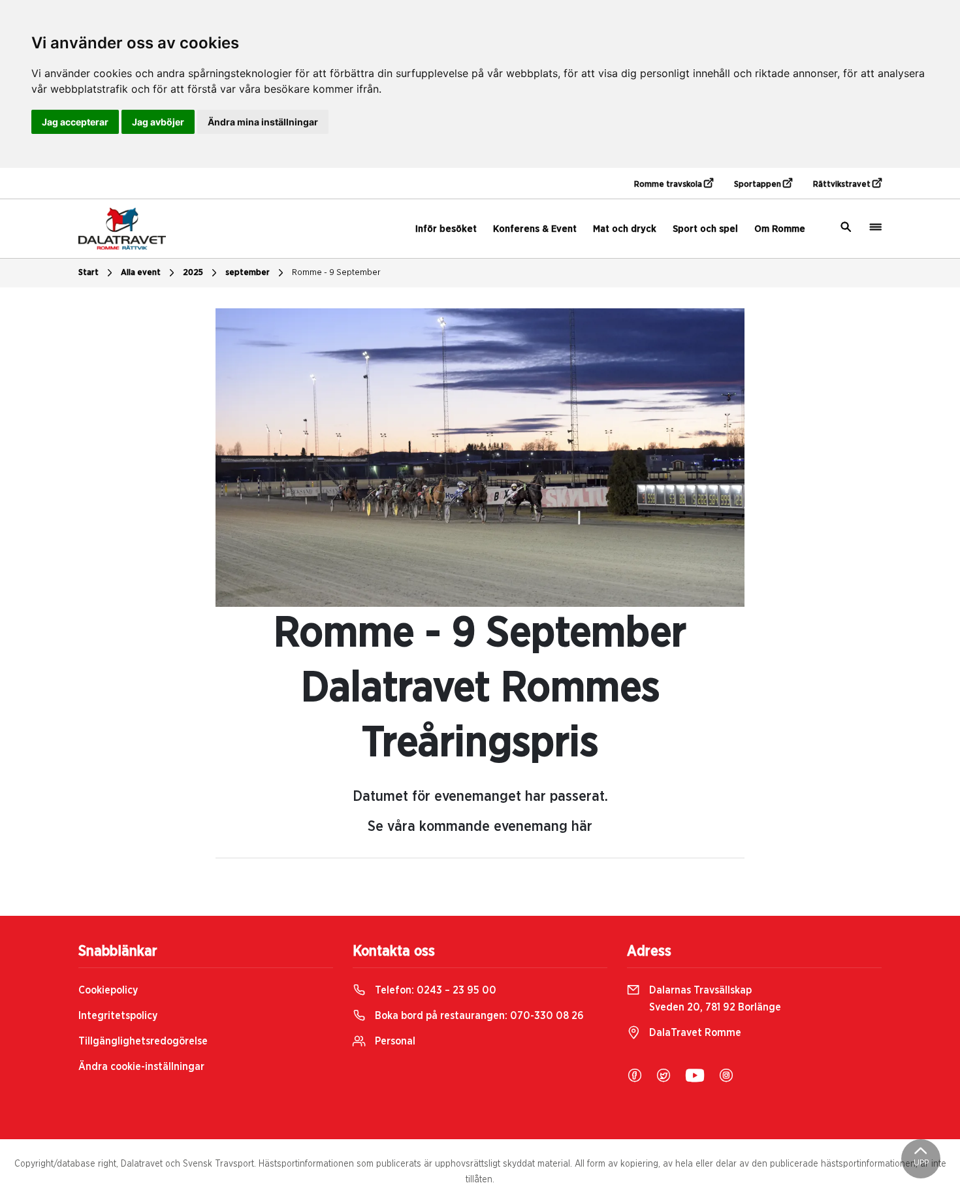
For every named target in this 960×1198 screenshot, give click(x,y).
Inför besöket (446, 229)
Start (88, 272)
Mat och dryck (624, 229)
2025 (193, 272)
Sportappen (758, 184)
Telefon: (434, 990)
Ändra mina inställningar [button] (263, 121)
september (247, 272)
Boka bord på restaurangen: (478, 1016)
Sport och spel (705, 229)
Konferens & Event (535, 229)
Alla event (141, 272)
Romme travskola (669, 184)
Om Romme (779, 229)
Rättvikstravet (842, 184)
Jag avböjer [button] (158, 121)
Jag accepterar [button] (75, 121)
